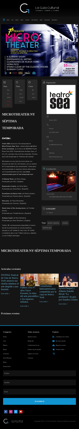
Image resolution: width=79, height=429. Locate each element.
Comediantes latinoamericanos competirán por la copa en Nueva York (48, 292)
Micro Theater (53, 223)
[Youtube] (21, 411)
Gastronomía (47, 19)
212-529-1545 (54, 132)
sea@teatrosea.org (55, 144)
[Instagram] (11, 411)
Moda (41, 19)
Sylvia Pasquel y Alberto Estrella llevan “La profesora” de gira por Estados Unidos (68, 294)
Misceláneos (54, 19)
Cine (12, 19)
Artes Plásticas (34, 19)
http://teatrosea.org (55, 157)
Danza (22, 19)
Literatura (27, 19)
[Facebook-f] (6, 411)
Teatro (8, 19)
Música (17, 19)
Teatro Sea (47, 227)
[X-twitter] (16, 411)
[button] (3, 138)
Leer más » (5, 293)
